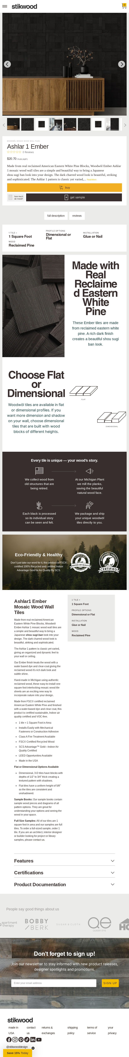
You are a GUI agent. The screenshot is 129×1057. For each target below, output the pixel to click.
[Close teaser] (33, 1048)
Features (23, 860)
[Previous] (7, 64)
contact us (38, 839)
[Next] (121, 64)
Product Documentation (40, 884)
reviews (76, 215)
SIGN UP (110, 983)
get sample (77, 197)
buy (67, 187)
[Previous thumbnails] (4, 125)
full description (55, 215)
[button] (17, 1053)
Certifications (28, 872)
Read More (91, 179)
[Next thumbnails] (125, 125)
